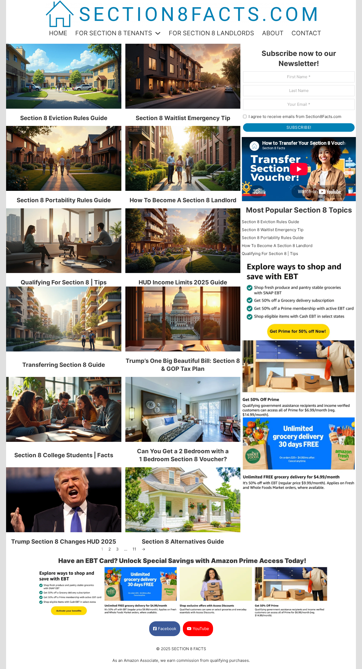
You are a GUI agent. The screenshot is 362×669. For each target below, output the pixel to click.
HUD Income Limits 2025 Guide (183, 282)
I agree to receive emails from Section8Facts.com (295, 116)
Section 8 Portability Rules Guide (64, 200)
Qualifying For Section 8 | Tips (64, 282)
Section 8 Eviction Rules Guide (63, 118)
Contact (306, 33)
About (273, 33)
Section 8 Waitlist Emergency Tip (183, 118)
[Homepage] (181, 13)
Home (58, 33)
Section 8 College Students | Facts (63, 455)
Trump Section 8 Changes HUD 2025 (63, 541)
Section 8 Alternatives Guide (183, 541)
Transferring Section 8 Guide (63, 364)
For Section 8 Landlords (211, 33)
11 (134, 549)
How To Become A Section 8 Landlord (183, 200)
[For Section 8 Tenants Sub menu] (158, 33)
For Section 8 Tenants (113, 33)
